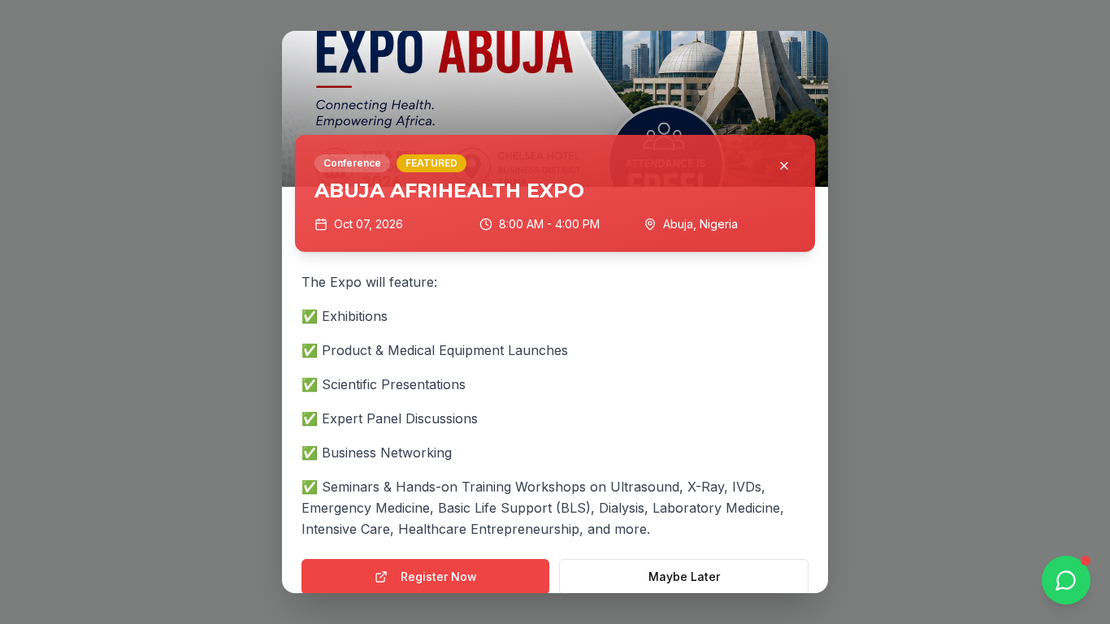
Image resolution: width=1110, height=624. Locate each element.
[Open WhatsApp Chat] (1066, 580)
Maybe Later (684, 576)
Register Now (439, 576)
